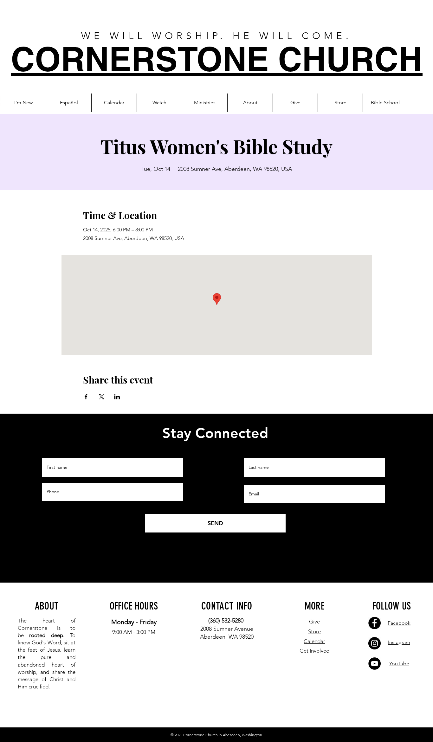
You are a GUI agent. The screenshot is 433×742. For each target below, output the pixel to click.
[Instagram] (374, 643)
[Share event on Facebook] (86, 396)
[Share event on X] (102, 396)
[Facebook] (374, 623)
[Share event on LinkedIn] (117, 396)
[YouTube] (374, 663)
